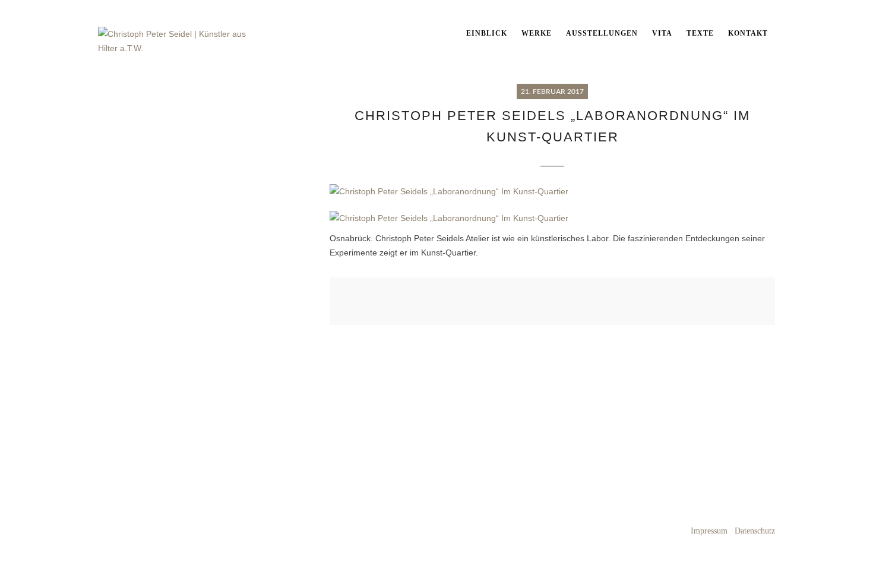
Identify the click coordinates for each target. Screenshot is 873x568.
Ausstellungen (602, 33)
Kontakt (748, 33)
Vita (662, 33)
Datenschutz (755, 530)
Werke (536, 33)
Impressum (709, 530)
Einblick (486, 33)
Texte (700, 33)
